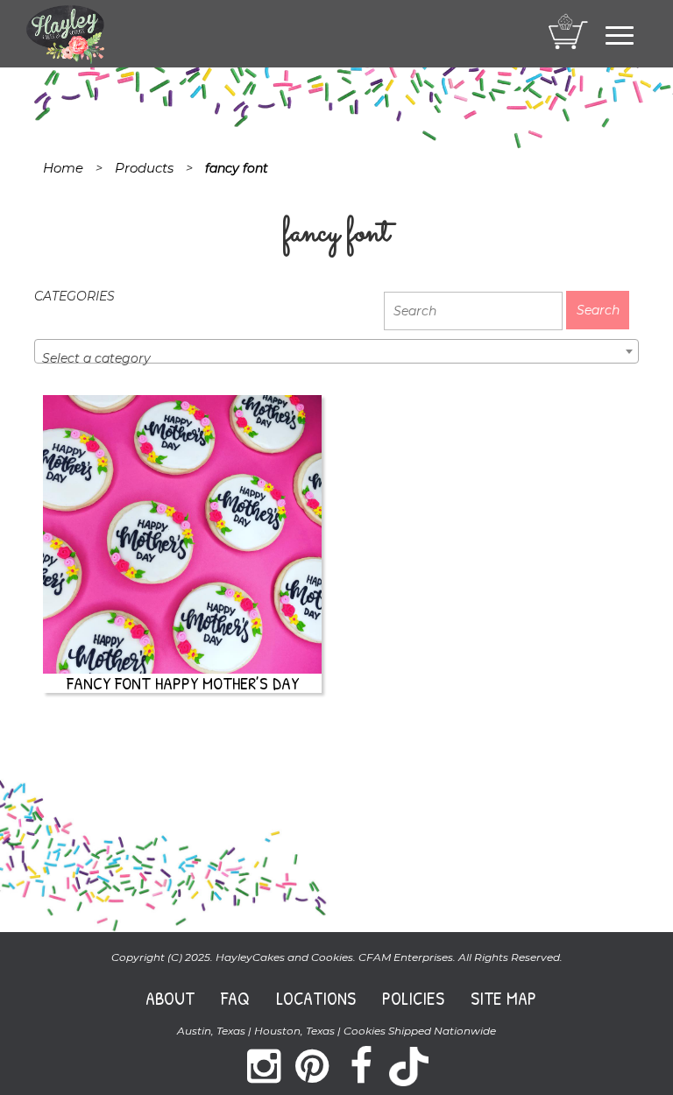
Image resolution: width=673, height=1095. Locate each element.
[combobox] (336, 351)
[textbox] (336, 358)
